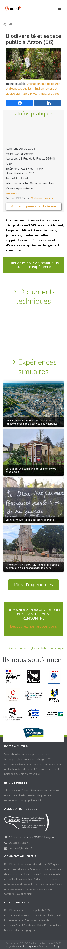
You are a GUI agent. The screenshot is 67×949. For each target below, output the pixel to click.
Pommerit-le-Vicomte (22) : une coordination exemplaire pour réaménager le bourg (32, 566)
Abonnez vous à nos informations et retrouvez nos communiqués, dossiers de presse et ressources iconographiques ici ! (31, 795)
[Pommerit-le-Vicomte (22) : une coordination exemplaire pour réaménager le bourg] (33, 548)
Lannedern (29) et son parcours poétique (30, 520)
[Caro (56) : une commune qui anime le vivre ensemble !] (33, 452)
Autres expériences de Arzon (33, 206)
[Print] (12, 23)
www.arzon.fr (14, 193)
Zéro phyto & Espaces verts (41, 94)
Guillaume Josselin (42, 198)
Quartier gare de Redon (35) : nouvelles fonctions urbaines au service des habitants (31, 422)
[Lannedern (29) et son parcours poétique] (33, 500)
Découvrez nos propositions (33, 626)
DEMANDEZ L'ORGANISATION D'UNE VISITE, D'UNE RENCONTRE (33, 614)
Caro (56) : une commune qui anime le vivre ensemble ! (31, 470)
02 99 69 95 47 (20, 843)
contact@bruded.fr (21, 848)
